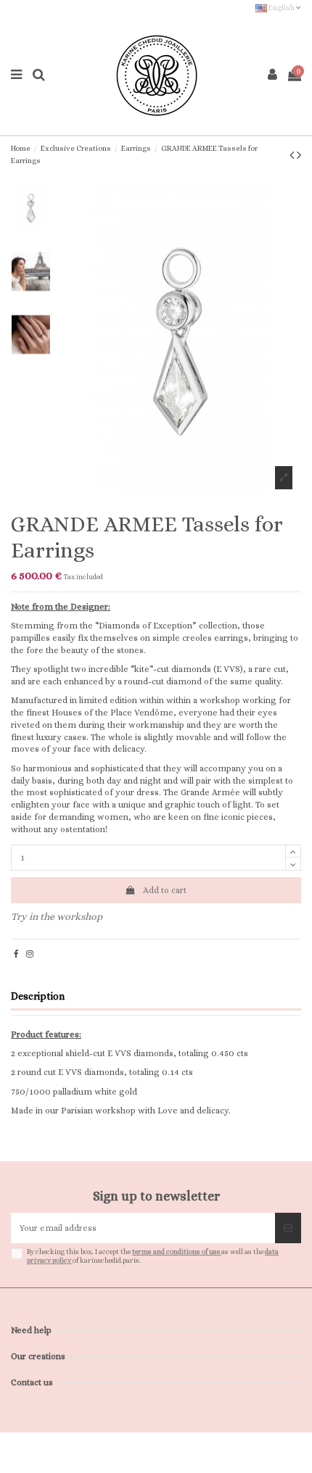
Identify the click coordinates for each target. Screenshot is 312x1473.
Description (38, 996)
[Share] (16, 954)
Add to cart (164, 890)
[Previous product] (293, 155)
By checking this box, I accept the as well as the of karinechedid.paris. (153, 1256)
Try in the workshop (56, 916)
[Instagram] (29, 954)
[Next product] (299, 155)
